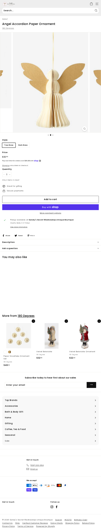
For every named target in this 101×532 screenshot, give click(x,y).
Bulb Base (23, 145)
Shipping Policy (72, 523)
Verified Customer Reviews (35, 523)
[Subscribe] (91, 385)
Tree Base (8, 145)
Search (58, 520)
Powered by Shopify (45, 526)
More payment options (50, 213)
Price (4, 152)
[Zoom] (84, 128)
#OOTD (68, 520)
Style (4, 140)
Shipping (5, 165)
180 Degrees (8, 28)
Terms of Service (25, 526)
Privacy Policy (8, 526)
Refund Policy (88, 523)
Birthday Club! (80, 520)
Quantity (7, 169)
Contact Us (7, 523)
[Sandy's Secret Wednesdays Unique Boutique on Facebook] (56, 506)
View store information (18, 227)
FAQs (17, 523)
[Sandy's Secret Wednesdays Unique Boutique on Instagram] (51, 506)
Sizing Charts (56, 523)
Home (4, 19)
